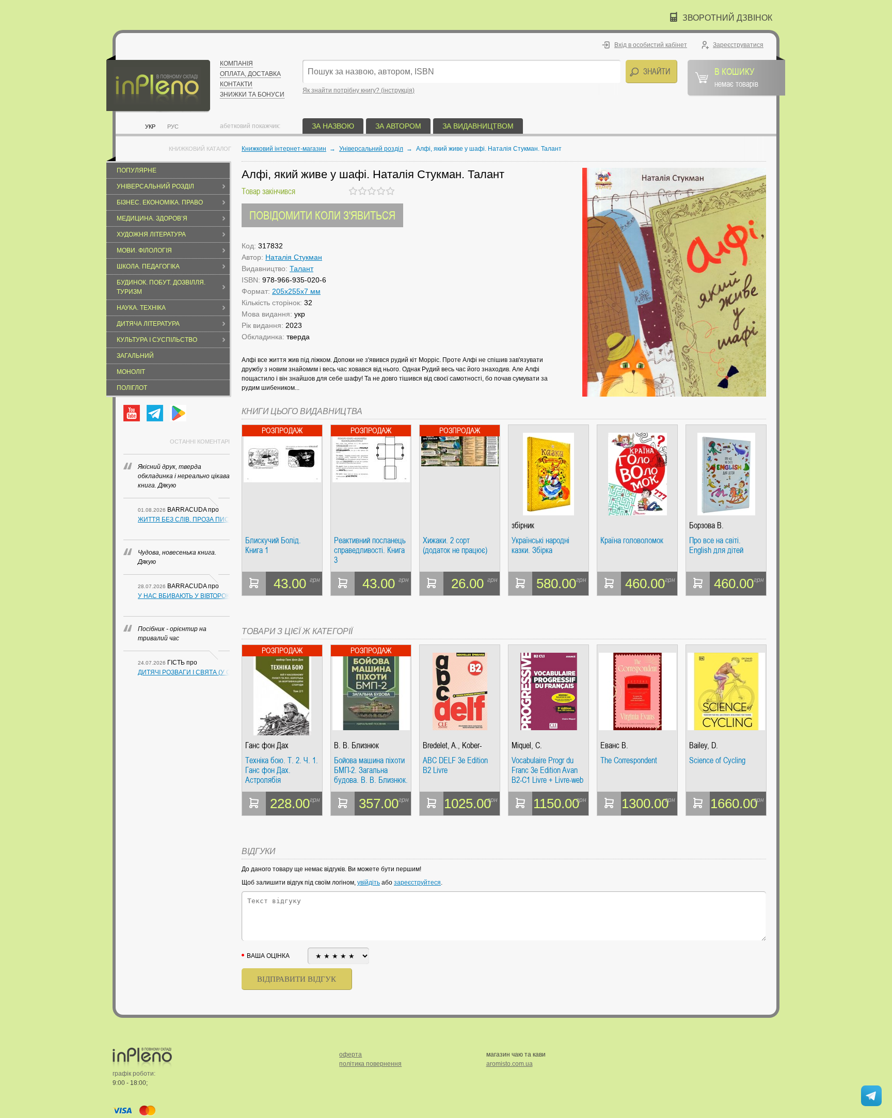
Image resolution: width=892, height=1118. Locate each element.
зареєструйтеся (417, 882)
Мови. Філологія (144, 250)
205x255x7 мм (296, 291)
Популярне (136, 170)
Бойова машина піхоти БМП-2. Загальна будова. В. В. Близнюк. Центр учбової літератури (371, 770)
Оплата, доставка (250, 73)
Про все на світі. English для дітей (716, 546)
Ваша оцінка (268, 955)
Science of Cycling (717, 760)
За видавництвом (478, 126)
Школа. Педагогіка (148, 266)
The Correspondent (628, 760)
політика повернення (370, 1063)
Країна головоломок (631, 541)
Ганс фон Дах (267, 745)
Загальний (135, 355)
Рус (173, 126)
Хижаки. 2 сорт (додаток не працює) (455, 546)
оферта (350, 1054)
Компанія (236, 63)
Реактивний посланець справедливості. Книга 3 (370, 550)
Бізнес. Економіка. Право (160, 202)
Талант (301, 268)
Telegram (155, 413)
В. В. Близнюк (356, 745)
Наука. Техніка (141, 307)
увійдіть (368, 882)
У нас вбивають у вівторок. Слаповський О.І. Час (184, 596)
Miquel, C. (527, 745)
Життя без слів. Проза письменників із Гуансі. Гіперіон (184, 519)
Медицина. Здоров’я (152, 218)
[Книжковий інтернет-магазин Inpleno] (158, 84)
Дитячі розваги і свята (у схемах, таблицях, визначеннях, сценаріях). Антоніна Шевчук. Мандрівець (184, 672)
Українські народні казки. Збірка (540, 546)
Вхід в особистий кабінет (650, 45)
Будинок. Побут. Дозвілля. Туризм (161, 287)
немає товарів (736, 77)
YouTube (131, 413)
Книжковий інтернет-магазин (284, 148)
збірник (523, 525)
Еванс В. (614, 745)
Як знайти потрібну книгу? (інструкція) (358, 90)
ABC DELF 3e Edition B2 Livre (455, 765)
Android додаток (178, 413)
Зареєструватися (738, 45)
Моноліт (131, 371)
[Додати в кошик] (254, 583)
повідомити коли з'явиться (322, 215)
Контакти (236, 84)
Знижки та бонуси (252, 94)
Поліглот (132, 387)
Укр (150, 126)
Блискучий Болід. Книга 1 (273, 546)
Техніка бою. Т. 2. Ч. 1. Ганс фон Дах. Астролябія (281, 770)
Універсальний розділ (155, 186)
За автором (398, 126)
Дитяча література (148, 323)
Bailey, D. (703, 745)
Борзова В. (706, 525)
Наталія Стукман (293, 257)
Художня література (151, 234)
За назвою (333, 126)
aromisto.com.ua (509, 1063)
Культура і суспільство (157, 339)
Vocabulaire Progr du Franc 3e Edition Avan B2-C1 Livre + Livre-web (547, 770)
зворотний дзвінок (727, 17)
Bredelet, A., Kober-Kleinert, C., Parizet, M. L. (458, 745)
